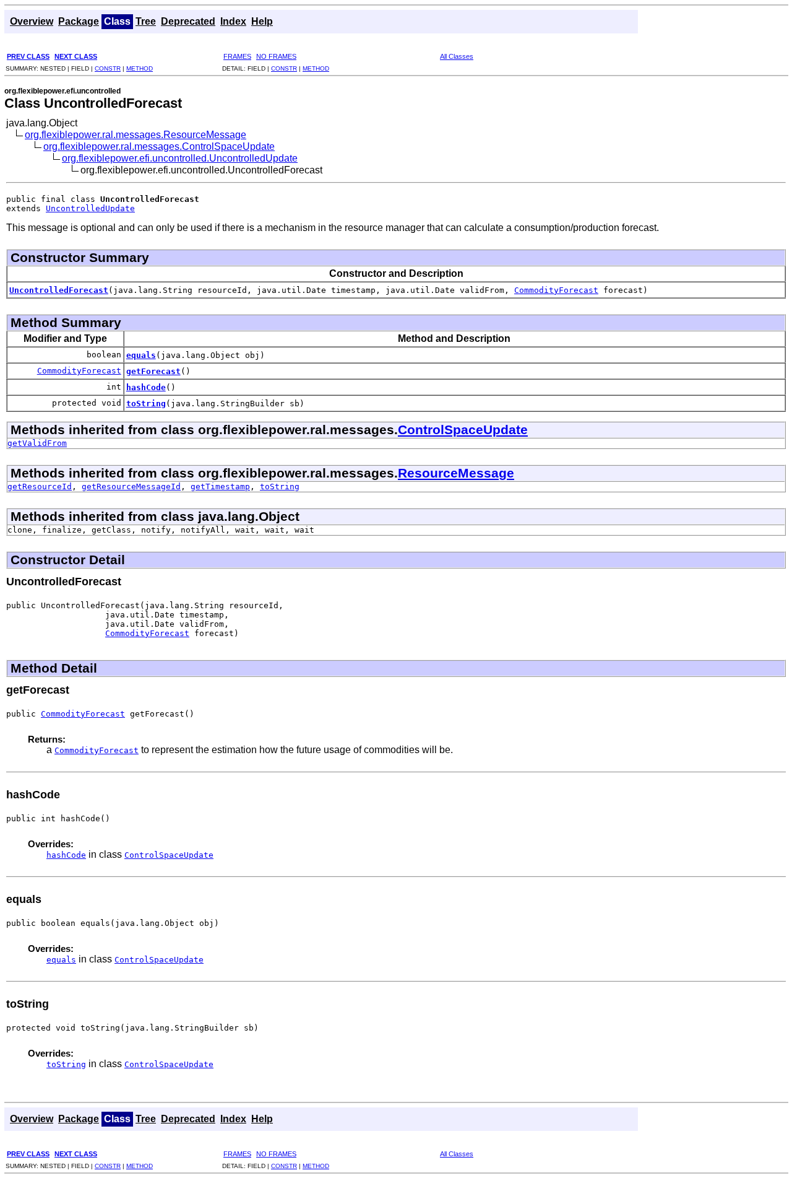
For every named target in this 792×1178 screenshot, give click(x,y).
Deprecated (188, 21)
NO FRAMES (276, 56)
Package (78, 21)
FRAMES (237, 56)
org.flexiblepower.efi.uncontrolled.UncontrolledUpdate (180, 158)
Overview (31, 21)
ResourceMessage (456, 473)
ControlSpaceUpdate (463, 429)
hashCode (146, 387)
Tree (146, 21)
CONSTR (108, 68)
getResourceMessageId (131, 486)
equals (141, 355)
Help (262, 21)
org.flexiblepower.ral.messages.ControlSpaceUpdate (159, 146)
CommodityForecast (556, 290)
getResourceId (39, 486)
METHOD (139, 68)
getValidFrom (37, 443)
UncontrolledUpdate (90, 208)
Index (233, 21)
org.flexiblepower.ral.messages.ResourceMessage (135, 134)
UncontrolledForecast (58, 290)
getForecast (153, 371)
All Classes (456, 56)
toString (146, 403)
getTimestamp (220, 486)
